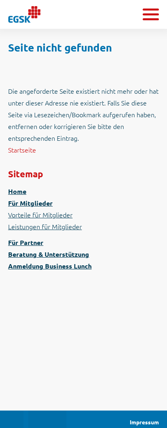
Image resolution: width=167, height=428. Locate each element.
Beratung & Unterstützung (48, 254)
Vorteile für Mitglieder (40, 215)
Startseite (22, 150)
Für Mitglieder (30, 203)
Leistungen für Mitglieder (45, 226)
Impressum (144, 422)
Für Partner (25, 242)
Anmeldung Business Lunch (50, 266)
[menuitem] (83, 192)
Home (17, 191)
